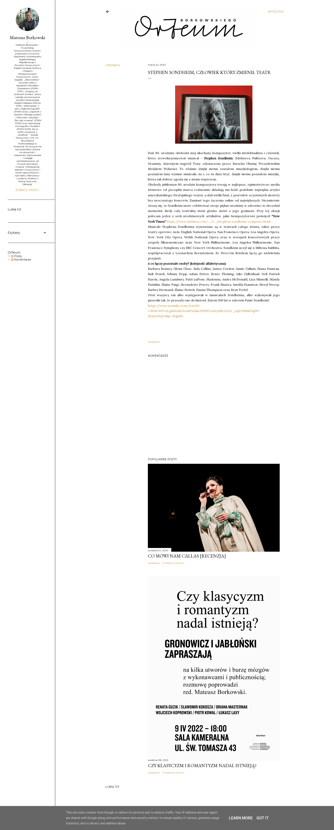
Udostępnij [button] (112, 65)
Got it (262, 818)
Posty (17, 256)
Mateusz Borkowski (27, 37)
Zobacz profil (27, 190)
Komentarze (22, 259)
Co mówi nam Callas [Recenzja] (187, 556)
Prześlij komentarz (173, 563)
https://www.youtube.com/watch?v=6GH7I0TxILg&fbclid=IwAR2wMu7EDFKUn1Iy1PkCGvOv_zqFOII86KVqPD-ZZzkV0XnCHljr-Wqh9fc (204, 311)
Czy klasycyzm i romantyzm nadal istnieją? (202, 765)
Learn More (241, 818)
